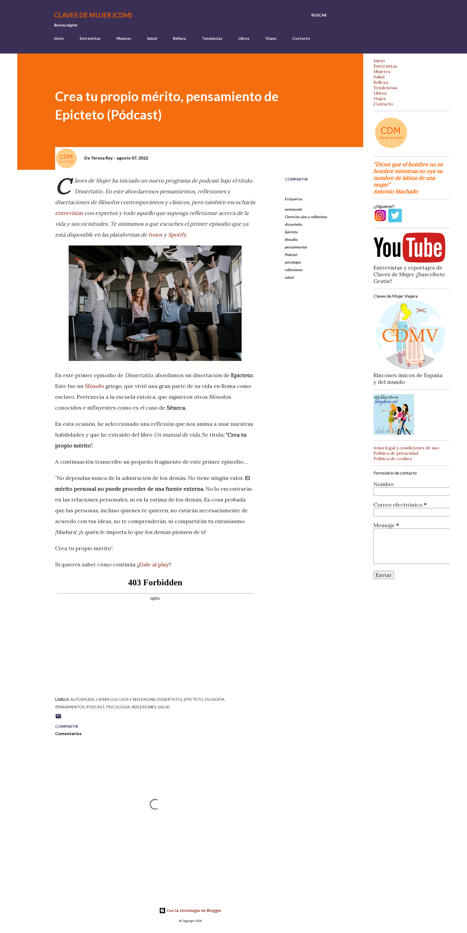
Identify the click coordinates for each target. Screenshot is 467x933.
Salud (152, 38)
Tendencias (212, 38)
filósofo (94, 386)
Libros (243, 38)
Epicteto (291, 232)
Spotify (177, 234)
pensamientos (296, 247)
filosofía (291, 239)
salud (289, 277)
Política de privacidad (395, 453)
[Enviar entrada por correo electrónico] (58, 718)
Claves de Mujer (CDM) (93, 15)
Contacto (301, 38)
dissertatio (293, 224)
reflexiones (294, 269)
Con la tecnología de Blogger (193, 910)
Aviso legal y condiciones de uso (406, 447)
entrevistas (69, 213)
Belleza (179, 38)
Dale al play (154, 564)
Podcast (291, 254)
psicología (293, 262)
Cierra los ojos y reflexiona (306, 216)
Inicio (59, 38)
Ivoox (155, 234)
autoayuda (293, 209)
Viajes (270, 38)
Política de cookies (392, 458)
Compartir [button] (296, 179)
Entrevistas (90, 38)
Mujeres (123, 38)
